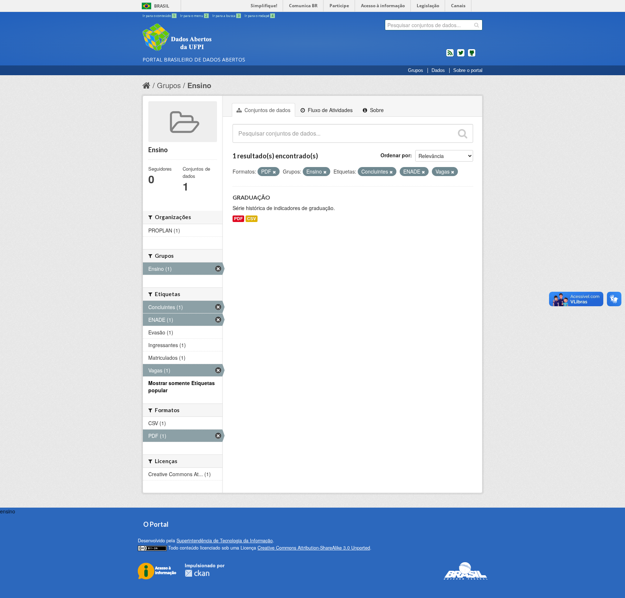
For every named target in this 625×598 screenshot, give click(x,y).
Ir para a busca (225, 15)
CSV (251, 218)
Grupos (415, 70)
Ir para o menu (193, 15)
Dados (438, 70)
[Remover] (274, 172)
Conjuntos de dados (266, 110)
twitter (460, 55)
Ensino (199, 85)
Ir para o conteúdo (159, 15)
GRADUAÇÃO (251, 197)
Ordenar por (395, 155)
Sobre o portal (467, 70)
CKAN (197, 573)
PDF (238, 218)
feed (450, 55)
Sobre (376, 110)
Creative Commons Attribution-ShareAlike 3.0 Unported (314, 547)
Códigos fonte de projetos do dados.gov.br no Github (471, 55)
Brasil (161, 6)
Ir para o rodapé (259, 15)
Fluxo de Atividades (329, 110)
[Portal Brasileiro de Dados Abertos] (220, 38)
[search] (476, 25)
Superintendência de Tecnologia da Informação (225, 540)
